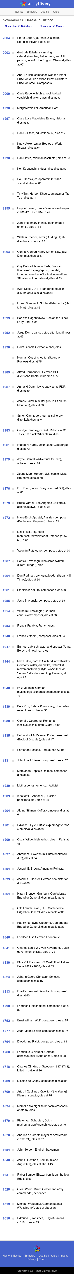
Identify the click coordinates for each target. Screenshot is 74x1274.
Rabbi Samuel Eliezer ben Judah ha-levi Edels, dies (43, 1176)
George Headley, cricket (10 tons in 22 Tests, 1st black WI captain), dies (41, 432)
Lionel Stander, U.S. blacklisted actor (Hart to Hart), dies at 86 (44, 305)
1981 (6, 445)
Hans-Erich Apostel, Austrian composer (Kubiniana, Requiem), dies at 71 (42, 519)
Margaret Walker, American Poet (37, 108)
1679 (6, 1120)
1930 (6, 785)
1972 (6, 517)
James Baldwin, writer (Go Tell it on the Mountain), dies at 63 (42, 403)
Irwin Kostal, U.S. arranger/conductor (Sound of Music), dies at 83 (40, 291)
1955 (6, 600)
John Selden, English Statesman (38, 1149)
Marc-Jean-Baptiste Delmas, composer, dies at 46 (42, 773)
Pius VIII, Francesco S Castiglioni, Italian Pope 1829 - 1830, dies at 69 (43, 964)
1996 (6, 158)
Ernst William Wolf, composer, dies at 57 (42, 1020)
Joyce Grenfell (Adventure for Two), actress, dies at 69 (39, 461)
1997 (6, 118)
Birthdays (32, 11)
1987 (6, 386)
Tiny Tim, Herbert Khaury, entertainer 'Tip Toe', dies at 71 (43, 195)
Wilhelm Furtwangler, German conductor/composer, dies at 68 (37, 613)
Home (6, 1255)
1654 (6, 1149)
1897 (6, 854)
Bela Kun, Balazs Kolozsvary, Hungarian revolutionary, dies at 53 (43, 708)
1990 (6, 347)
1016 (6, 1218)
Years (55, 11)
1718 (6, 1066)
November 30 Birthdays (18, 26)
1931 (6, 760)
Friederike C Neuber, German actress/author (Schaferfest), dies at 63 (41, 1054)
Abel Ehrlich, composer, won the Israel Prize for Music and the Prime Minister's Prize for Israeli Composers (42, 79)
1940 (6, 688)
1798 (6, 1006)
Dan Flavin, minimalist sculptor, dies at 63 (43, 158)
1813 (6, 991)
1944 (6, 661)
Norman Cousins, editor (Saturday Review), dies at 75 (39, 359)
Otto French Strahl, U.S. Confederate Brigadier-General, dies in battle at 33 (40, 910)
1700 (6, 1091)
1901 (6, 825)
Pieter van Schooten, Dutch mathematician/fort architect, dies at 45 (41, 1122)
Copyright (22, 1270)
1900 (6, 839)
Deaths (45, 11)
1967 (6, 561)
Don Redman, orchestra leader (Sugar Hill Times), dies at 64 (44, 577)
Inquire (64, 1255)
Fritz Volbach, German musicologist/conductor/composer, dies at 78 (43, 692)
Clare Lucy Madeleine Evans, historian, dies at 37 (42, 120)
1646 (6, 1160)
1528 (6, 1189)
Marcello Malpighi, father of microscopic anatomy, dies (42, 1108)
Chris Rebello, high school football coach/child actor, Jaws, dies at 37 (39, 95)
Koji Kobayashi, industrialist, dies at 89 (41, 168)
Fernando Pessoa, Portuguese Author (41, 750)
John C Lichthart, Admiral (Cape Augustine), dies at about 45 (37, 1162)
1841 (6, 948)
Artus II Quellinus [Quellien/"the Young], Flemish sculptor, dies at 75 (42, 1093)
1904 (6, 810)
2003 (6, 52)
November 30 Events (52, 26)
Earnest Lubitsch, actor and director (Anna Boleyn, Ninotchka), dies (44, 648)
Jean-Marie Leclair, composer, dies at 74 (42, 1031)
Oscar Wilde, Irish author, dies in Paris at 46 (43, 841)
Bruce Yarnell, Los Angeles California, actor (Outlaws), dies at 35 (41, 505)
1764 (6, 1041)
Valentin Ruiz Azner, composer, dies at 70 (43, 550)
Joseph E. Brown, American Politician (41, 868)
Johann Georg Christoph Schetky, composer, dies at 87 (38, 978)
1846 (6, 937)
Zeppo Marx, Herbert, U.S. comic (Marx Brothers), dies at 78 (42, 475)
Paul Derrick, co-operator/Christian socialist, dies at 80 (39, 181)
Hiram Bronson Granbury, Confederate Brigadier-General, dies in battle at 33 (41, 895)
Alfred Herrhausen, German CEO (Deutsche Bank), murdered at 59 (38, 374)
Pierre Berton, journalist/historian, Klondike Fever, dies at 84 (38, 40)
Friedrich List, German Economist (38, 937)
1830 (6, 962)
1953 (6, 625)
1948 (6, 636)
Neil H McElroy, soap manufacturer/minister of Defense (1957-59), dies (42, 536)
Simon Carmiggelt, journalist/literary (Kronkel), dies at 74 (40, 417)
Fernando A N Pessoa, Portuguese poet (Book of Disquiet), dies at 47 (42, 737)
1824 (6, 976)
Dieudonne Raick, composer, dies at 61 (42, 1041)
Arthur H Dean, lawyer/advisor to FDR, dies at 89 (41, 388)
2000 (6, 93)
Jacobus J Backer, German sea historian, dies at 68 (43, 881)
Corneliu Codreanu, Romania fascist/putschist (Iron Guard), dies (38, 722)
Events (19, 11)
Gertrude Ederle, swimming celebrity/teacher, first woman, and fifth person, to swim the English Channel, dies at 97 (44, 58)
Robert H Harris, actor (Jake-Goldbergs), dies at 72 (42, 447)
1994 (6, 252)
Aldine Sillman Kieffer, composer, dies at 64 (43, 812)
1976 (6, 488)
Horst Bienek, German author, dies (39, 347)
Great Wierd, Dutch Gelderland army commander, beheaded (40, 1191)
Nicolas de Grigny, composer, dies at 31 (42, 1081)
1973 (6, 503)
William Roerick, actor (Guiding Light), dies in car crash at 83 (41, 239)
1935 (6, 735)
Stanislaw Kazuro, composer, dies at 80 (42, 590)
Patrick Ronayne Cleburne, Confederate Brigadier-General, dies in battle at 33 (42, 925)
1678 (6, 1135)
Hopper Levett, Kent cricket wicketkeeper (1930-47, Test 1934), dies (43, 210)
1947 (6, 646)
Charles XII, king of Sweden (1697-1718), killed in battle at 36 (43, 1068)
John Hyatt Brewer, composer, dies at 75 (42, 760)
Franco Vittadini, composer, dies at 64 (41, 636)
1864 (6, 893)
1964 (6, 575)
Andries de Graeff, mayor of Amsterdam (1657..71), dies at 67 (42, 1137)
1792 (6, 1020)
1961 (6, 590)
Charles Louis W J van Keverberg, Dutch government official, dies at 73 (43, 950)
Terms (43, 1259)
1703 (6, 1081)
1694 (6, 1106)
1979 (6, 459)
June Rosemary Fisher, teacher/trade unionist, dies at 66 (40, 225)
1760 (6, 1052)
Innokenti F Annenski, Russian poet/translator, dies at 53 (36, 798)
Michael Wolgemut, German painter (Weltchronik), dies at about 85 (39, 1206)
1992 (6, 332)
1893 (6, 879)
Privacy (31, 1259)
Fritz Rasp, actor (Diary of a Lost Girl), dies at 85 (44, 490)
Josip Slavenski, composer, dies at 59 (41, 600)
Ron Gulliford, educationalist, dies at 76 (42, 133)
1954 (6, 611)
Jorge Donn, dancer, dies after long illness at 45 (44, 334)
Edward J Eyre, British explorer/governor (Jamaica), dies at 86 (43, 827)
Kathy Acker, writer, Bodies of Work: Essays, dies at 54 (39, 145)
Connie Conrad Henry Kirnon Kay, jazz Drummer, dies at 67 (42, 254)
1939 (6, 706)
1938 (6, 720)
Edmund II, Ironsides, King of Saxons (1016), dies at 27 (40, 1220)
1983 (6, 430)
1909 (6, 796)
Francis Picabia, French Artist (35, 625)
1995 (6, 208)
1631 (6, 1174)
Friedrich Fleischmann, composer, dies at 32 (43, 1008)
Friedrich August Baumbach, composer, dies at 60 (42, 993)
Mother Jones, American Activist (37, 785)
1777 (6, 1031)
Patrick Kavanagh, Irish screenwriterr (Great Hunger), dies (40, 563)
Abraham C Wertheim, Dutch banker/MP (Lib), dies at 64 (42, 856)
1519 (6, 1204)
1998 (6, 108)
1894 (6, 868)
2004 (6, 38)
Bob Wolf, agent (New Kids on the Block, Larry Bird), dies (43, 320)
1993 (6, 318)
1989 (6, 372)
